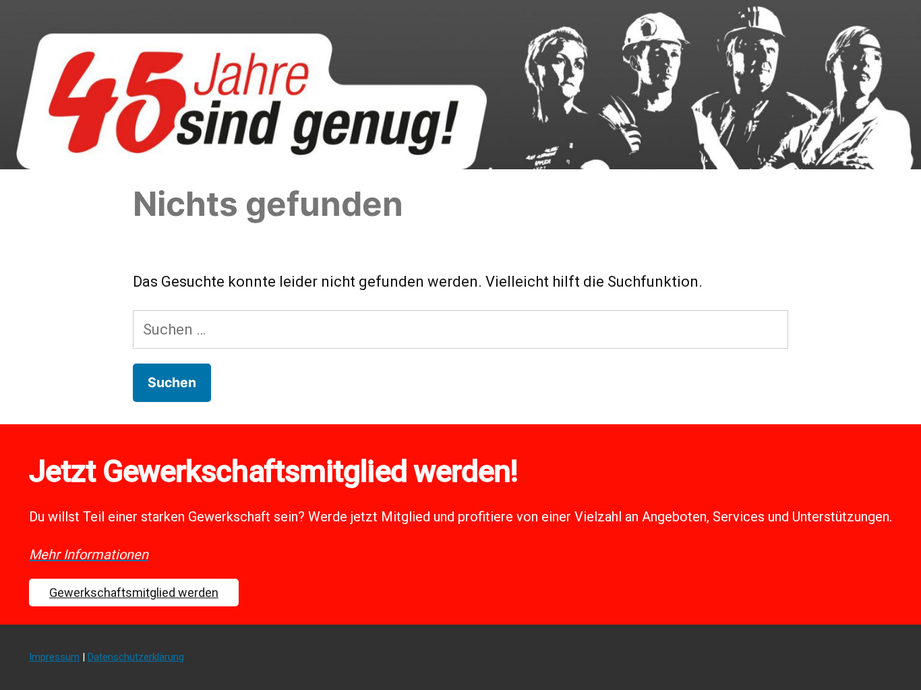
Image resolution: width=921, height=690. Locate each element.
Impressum (54, 657)
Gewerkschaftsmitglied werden (133, 592)
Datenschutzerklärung (136, 657)
